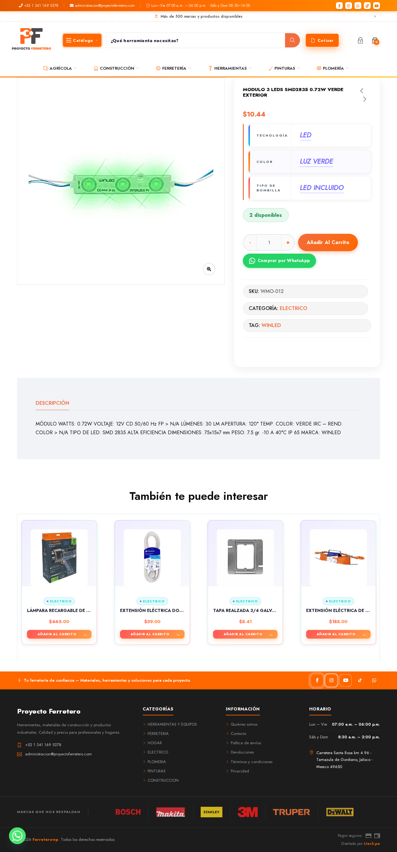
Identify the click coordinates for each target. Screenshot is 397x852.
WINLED (271, 325)
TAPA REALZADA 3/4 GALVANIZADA (252, 610)
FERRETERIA (158, 733)
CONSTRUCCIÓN (117, 68)
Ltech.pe (372, 843)
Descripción (52, 403)
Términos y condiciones (251, 762)
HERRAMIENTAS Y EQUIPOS (172, 724)
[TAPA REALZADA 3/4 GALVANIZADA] (245, 557)
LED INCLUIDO (322, 187)
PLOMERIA (157, 762)
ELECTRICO (293, 308)
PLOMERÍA (333, 68)
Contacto (238, 733)
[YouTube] (376, 5)
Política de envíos (246, 743)
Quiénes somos (244, 724)
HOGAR (155, 743)
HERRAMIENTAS (230, 68)
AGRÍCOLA (61, 68)
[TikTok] (367, 5)
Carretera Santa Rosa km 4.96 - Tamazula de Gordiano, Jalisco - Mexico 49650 (344, 759)
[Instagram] (348, 5)
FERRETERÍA (174, 68)
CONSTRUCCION (163, 780)
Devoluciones (242, 752)
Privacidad (240, 771)
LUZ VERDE (316, 161)
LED (305, 135)
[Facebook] (339, 5)
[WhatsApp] (358, 5)
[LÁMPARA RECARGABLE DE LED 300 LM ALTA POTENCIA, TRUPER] (59, 557)
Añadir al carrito (328, 242)
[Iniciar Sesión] (360, 40)
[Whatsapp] (17, 836)
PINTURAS (284, 68)
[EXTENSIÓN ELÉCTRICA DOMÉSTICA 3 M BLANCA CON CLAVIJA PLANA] (152, 557)
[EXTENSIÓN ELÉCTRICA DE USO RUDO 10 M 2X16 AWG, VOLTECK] (338, 557)
